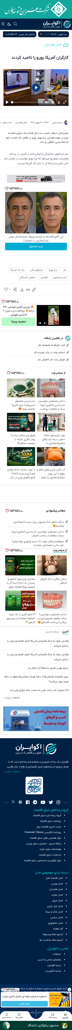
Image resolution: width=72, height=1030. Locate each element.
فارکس (44, 277)
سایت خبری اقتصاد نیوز (49, 826)
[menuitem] (22, 290)
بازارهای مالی (36, 270)
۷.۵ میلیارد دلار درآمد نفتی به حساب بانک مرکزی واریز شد (39, 690)
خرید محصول (36, 246)
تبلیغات (57, 954)
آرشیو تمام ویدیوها (53, 934)
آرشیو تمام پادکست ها (51, 940)
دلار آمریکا (18, 34)
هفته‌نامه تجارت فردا (50, 849)
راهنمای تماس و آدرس (49, 959)
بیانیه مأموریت (53, 971)
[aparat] (20, 803)
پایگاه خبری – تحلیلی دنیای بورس (43, 843)
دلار (65, 270)
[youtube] (43, 803)
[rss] (13, 803)
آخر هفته (58, 928)
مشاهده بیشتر (13, 697)
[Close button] (69, 989)
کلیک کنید (24, 1004)
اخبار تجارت (57, 895)
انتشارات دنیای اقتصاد (50, 855)
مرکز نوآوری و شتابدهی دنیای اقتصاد (42, 860)
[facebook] (28, 803)
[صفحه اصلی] (36, 1013)
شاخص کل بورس (59, 34)
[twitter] (51, 803)
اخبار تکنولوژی (55, 923)
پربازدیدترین (52, 631)
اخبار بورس (57, 883)
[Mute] (45, 323)
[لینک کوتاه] (34, 290)
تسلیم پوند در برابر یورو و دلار (49, 352)
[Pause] (40, 323)
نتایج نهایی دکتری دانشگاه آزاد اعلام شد (48, 668)
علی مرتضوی (60, 277)
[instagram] (58, 803)
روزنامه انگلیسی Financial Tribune (43, 832)
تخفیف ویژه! (18, 321)
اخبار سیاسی (56, 917)
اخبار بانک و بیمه (54, 912)
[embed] (28, 290)
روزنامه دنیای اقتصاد (50, 821)
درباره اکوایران (54, 965)
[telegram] (35, 803)
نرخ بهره (53, 270)
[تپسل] (6, 188)
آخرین (65, 631)
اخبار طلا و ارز (53, 45)
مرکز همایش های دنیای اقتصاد (45, 838)
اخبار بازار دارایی (55, 906)
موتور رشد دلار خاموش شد (51, 359)
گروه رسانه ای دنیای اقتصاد (47, 815)
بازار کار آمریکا (18, 270)
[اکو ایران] (57, 24)
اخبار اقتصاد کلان (54, 878)
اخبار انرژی (57, 900)
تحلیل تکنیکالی (27, 277)
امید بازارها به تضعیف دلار (51, 345)
